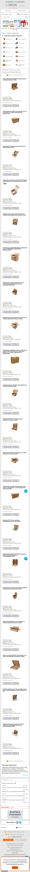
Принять (15, 867)
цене (15, 69)
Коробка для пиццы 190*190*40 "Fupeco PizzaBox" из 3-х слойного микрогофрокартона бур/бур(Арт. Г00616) (15, 656)
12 (16, 29)
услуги (19, 72)
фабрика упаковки (15, 2)
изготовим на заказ (13, 72)
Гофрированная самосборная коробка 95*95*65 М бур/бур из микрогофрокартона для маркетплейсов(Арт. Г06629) (15, 180)
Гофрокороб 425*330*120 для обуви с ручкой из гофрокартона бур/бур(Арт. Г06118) (13, 419)
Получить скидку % (8, 102)
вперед (18, 75)
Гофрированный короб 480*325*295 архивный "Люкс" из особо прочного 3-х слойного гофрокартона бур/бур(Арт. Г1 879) (15, 112)
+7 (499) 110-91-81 (16, 837)
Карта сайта (15, 852)
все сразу (21, 75)
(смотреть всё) (11, 779)
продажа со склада (6, 72)
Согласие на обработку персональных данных (15, 854)
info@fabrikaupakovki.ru (15, 849)
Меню (4, 827)
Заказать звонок (13, 7)
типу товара (11, 69)
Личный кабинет (22, 10)
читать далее (25, 775)
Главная (4, 33)
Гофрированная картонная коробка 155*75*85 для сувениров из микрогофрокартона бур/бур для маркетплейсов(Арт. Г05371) (13, 283)
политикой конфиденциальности (15, 864)
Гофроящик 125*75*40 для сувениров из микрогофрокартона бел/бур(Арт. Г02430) (11, 521)
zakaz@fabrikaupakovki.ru (17, 847)
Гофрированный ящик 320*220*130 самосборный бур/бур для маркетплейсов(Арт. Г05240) (15, 385)
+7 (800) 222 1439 (12, 5)
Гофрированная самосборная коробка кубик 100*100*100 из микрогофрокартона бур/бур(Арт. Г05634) (15, 588)
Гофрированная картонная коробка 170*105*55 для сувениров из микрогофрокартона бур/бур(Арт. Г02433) (14, 214)
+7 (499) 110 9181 (12, 4)
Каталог (20, 827)
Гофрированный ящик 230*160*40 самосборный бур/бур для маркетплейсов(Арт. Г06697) (14, 79)
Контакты (8, 10)
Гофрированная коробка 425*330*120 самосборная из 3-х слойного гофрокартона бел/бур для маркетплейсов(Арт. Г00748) (15, 555)
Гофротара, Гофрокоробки (13, 33)
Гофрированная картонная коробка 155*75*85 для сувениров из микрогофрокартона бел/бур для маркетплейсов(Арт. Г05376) (13, 725)
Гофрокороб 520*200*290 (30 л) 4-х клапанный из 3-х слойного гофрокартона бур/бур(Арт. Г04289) (14, 622)
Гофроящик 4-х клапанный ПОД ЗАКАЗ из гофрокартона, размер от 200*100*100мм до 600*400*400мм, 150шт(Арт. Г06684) (15, 248)
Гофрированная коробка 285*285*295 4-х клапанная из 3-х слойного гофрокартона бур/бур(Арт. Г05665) (15, 318)
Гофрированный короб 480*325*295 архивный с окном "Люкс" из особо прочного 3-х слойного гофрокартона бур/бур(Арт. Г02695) (14, 487)
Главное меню (7, 14)
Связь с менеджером (21, 839)
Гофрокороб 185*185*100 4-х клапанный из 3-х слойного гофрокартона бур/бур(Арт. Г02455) (14, 453)
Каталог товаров (23, 14)
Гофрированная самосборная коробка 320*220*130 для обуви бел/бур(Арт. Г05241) (14, 147)
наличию (18, 69)
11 (14, 29)
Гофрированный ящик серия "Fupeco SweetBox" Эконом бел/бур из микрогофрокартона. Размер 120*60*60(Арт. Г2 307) (15, 690)
